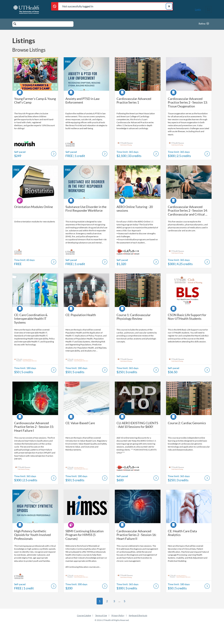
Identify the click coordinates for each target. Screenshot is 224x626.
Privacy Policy (117, 615)
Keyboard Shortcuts (138, 615)
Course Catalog (84, 615)
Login (198, 9)
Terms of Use (101, 615)
